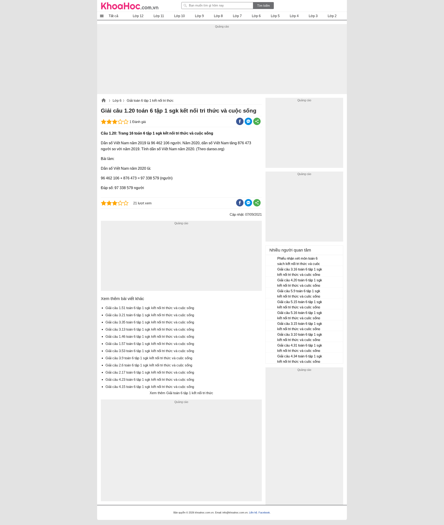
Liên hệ (253, 512)
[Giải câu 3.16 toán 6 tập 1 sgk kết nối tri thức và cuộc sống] (271, 271)
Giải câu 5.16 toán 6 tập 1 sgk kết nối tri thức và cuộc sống (299, 315)
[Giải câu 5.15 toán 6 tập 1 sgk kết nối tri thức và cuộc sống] (271, 304)
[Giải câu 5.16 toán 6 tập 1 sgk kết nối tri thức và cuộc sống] (271, 315)
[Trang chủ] (130, 5)
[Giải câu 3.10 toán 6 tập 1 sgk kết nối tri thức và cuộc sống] (271, 336)
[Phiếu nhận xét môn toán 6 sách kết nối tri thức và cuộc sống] (271, 260)
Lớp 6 (117, 100)
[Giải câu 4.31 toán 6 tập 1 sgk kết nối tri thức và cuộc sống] (271, 347)
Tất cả (113, 16)
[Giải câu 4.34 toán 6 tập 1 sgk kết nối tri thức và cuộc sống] (271, 358)
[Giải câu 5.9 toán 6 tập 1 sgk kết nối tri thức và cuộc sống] (271, 293)
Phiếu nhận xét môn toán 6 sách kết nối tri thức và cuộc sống (298, 261)
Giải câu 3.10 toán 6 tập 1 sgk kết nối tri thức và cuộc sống (299, 337)
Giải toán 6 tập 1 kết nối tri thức (150, 100)
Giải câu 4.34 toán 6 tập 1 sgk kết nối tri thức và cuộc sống (299, 358)
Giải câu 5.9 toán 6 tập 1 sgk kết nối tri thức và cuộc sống (298, 293)
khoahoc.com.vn (103, 101)
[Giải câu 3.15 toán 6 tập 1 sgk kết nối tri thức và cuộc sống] (271, 325)
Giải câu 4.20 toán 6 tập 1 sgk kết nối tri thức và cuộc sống (299, 282)
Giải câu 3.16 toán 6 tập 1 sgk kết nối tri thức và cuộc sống (299, 271)
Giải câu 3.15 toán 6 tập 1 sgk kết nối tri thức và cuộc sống (299, 326)
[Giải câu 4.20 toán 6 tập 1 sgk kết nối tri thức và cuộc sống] (271, 282)
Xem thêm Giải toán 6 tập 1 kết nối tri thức (181, 393)
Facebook (264, 512)
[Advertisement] (222, 61)
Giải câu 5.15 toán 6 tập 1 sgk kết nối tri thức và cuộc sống (299, 304)
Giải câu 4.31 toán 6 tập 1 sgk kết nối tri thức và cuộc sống (299, 348)
